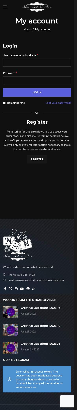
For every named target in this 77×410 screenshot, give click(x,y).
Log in (37, 92)
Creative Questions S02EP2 (40, 326)
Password (10, 73)
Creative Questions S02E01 (40, 344)
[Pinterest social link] (28, 289)
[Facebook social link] (5, 289)
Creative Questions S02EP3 (40, 308)
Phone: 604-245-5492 (21, 274)
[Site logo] (37, 6)
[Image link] (18, 244)
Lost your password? (58, 102)
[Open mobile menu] (5, 7)
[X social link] (10, 289)
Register (37, 159)
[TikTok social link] (33, 289)
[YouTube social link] (22, 289)
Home (27, 29)
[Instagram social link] (16, 289)
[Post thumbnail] (10, 312)
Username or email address (20, 55)
